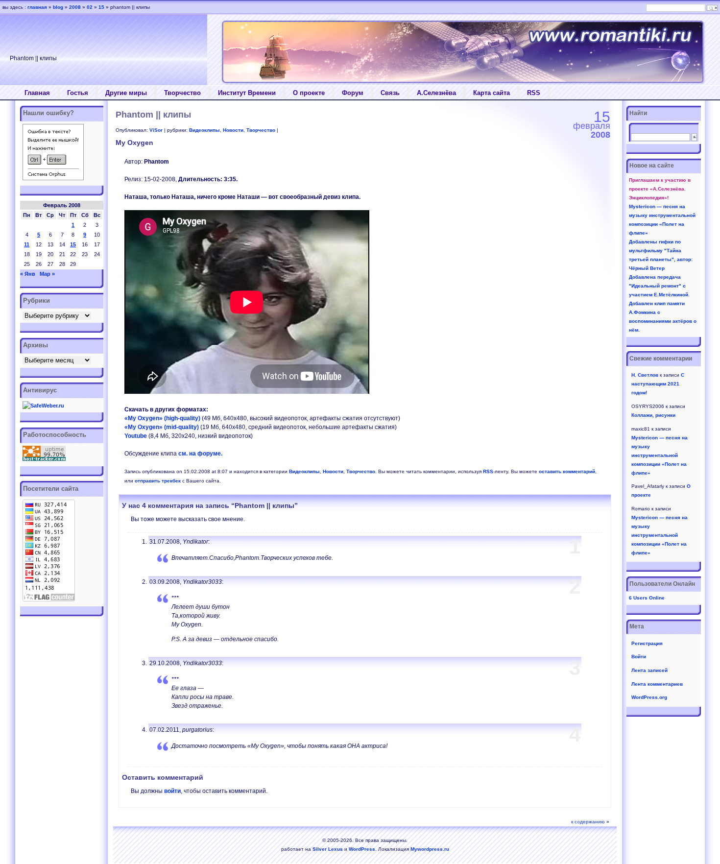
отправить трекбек (158, 480)
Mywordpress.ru (429, 849)
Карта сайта (491, 92)
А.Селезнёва (436, 92)
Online (647, 597)
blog (58, 7)
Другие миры (126, 92)
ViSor (156, 130)
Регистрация (647, 643)
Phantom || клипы (153, 115)
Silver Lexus (327, 849)
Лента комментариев (657, 684)
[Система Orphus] (53, 178)
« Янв (27, 274)
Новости (233, 130)
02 (90, 7)
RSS (533, 92)
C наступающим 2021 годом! (657, 383)
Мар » (47, 274)
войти (172, 791)
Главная (37, 92)
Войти (638, 656)
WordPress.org (649, 697)
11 (26, 244)
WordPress (362, 849)
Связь (390, 92)
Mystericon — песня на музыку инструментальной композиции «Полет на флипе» (659, 455)
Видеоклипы (204, 130)
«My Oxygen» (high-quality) (162, 418)
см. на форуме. (200, 453)
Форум (352, 92)
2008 (75, 7)
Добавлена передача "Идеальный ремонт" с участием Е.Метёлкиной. (659, 285)
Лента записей (649, 670)
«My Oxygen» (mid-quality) (161, 427)
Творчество (182, 92)
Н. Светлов (644, 375)
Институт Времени (247, 92)
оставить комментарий (567, 471)
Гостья (77, 92)
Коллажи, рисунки (653, 415)
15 (73, 244)
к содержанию (588, 821)
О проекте (309, 92)
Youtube (135, 435)
